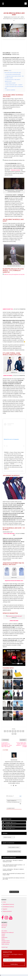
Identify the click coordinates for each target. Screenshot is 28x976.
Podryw (3, 934)
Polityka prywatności (7, 911)
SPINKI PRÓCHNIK (14, 620)
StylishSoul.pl (4, 924)
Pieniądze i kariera (5, 940)
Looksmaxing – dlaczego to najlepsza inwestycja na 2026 (13, 861)
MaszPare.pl (4, 925)
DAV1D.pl (3, 927)
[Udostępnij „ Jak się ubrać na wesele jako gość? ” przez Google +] (10, 731)
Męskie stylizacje (5, 944)
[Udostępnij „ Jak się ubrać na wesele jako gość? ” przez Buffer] (20, 731)
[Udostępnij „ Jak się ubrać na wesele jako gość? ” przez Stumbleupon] (23, 731)
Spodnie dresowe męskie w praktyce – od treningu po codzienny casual (14, 865)
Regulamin (5, 909)
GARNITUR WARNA (7, 375)
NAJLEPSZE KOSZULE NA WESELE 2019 (14, 580)
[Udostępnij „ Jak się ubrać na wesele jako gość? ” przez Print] (15, 733)
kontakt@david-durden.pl (8, 906)
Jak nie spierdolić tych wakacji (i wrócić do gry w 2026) (14, 874)
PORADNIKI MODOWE (18, 18)
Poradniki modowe (5, 942)
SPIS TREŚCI (4, 930)
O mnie (4, 902)
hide (10, 70)
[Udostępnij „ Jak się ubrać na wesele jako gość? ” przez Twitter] (7, 731)
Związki (3, 935)
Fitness (3, 939)
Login (20, 796)
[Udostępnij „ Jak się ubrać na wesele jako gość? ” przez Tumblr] (12, 731)
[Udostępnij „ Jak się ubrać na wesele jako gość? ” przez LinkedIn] (18, 731)
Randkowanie (4, 937)
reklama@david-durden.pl (8, 904)
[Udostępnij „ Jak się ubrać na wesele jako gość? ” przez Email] (12, 733)
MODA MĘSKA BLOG (7, 18)
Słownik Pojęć (4, 947)
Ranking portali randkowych (7, 932)
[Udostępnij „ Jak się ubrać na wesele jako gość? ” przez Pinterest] (15, 731)
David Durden (14, 17)
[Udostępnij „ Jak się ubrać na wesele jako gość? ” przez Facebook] (5, 731)
